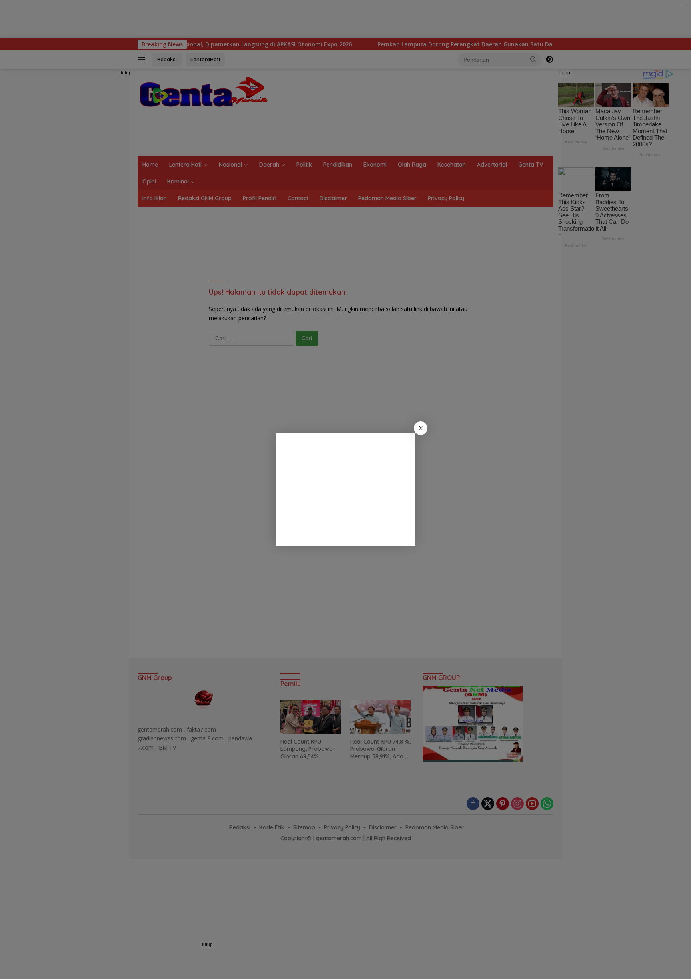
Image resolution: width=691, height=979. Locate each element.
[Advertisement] (345, 489)
